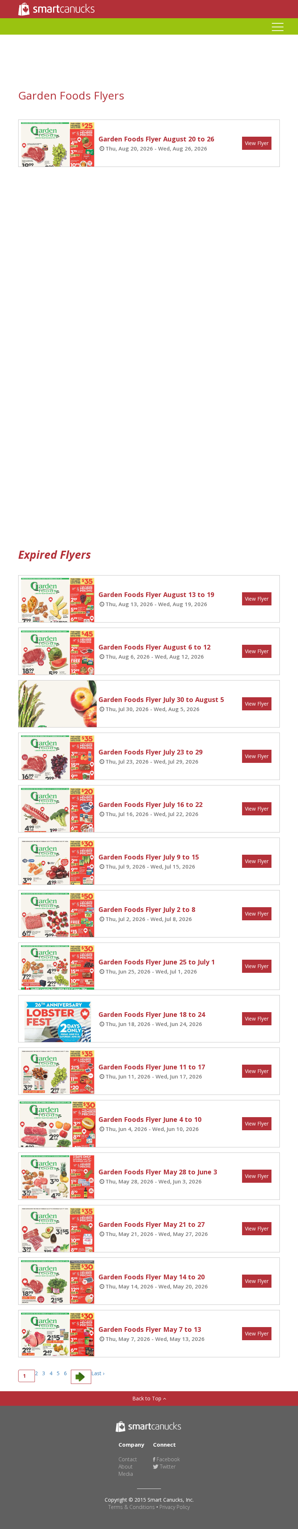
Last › (97, 1373)
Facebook (167, 1459)
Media (125, 1473)
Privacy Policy (175, 1506)
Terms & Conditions (131, 1506)
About (125, 1466)
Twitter (167, 1466)
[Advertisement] (129, 195)
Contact (127, 1459)
